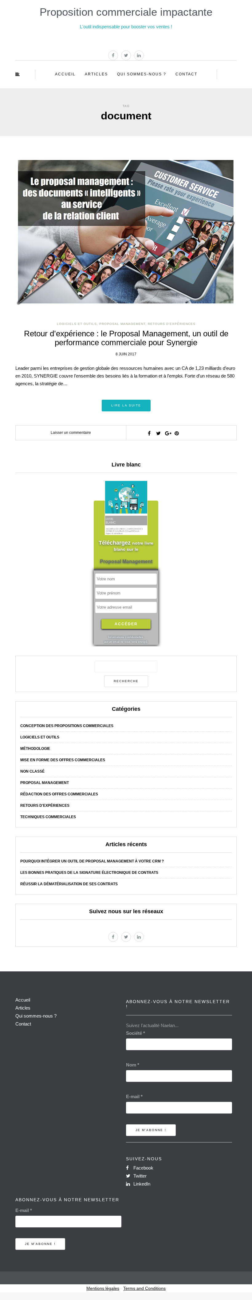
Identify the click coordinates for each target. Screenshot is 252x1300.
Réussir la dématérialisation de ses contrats (69, 884)
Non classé (32, 771)
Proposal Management (122, 324)
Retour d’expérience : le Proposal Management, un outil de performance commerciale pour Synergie (126, 338)
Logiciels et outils (77, 324)
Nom (132, 1064)
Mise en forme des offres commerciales (62, 760)
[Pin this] (176, 433)
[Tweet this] (158, 433)
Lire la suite (126, 405)
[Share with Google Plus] (167, 433)
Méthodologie (35, 748)
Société (135, 1033)
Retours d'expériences (171, 324)
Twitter (139, 1175)
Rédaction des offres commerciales (59, 794)
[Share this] (149, 433)
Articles (96, 74)
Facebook (142, 1167)
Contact (186, 74)
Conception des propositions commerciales (66, 726)
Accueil (65, 74)
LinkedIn (141, 1183)
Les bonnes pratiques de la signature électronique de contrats (89, 872)
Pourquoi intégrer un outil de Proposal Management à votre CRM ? (92, 861)
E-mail (134, 1096)
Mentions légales (102, 1288)
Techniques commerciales (48, 817)
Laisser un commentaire (71, 432)
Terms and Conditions (144, 1288)
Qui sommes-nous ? (141, 74)
